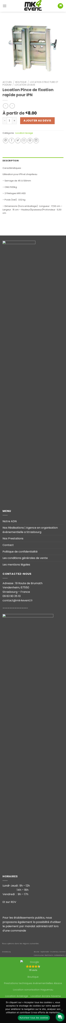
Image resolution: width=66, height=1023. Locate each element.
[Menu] (5, 6)
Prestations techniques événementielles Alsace (33, 983)
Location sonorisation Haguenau (33, 989)
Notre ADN (10, 521)
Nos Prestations (13, 538)
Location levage (25, 84)
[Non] (61, 1011)
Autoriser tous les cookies (33, 1017)
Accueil (7, 82)
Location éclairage (16, 996)
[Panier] (60, 6)
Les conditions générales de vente (25, 558)
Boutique (21, 82)
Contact (8, 545)
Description (11, 160)
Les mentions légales (16, 564)
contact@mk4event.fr (18, 600)
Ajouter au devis (37, 120)
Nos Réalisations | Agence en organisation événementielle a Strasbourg (30, 530)
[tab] (33, 160)
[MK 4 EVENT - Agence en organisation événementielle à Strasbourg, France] (33, 6)
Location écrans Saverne (46, 996)
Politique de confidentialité (20, 552)
